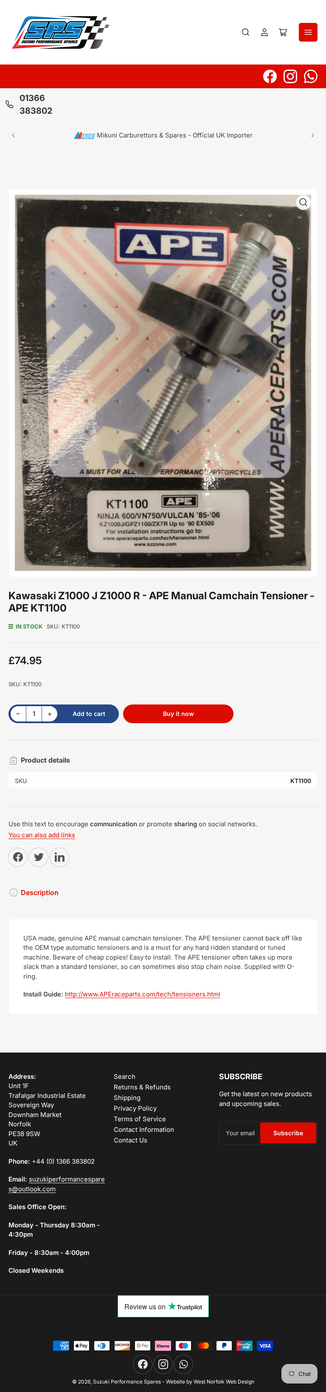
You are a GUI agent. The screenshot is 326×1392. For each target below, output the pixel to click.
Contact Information (144, 1129)
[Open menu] (308, 32)
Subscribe (288, 1133)
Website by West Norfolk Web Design (210, 1381)
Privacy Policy (135, 1108)
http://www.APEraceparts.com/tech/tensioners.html (142, 994)
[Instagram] (290, 76)
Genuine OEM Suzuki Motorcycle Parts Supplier (184, 135)
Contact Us (130, 1140)
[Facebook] (270, 76)
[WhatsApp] (311, 76)
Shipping (127, 1098)
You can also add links (41, 835)
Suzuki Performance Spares (127, 1381)
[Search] (245, 32)
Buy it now (178, 713)
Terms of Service (140, 1119)
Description (40, 892)
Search (124, 1076)
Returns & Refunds (142, 1087)
